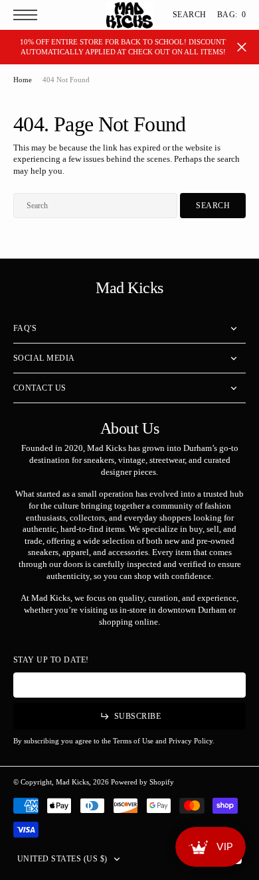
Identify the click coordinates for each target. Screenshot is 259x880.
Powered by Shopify (142, 782)
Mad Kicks (72, 782)
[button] (28, 15)
